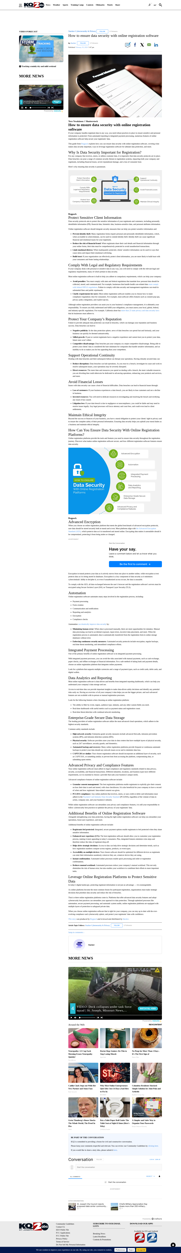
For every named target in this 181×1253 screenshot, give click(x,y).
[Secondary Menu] (22, 5)
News (48, 5)
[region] (115, 1189)
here (115, 1150)
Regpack (84, 144)
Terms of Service (62, 1242)
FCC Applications (63, 1233)
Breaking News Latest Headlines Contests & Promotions (102, 1237)
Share (117, 5)
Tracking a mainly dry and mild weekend (39, 66)
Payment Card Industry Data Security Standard (101, 797)
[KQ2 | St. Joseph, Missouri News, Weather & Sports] (34, 5)
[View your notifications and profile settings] (159, 1176)
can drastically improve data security (92, 624)
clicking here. (153, 1146)
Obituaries (100, 5)
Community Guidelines (65, 1224)
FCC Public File (62, 1236)
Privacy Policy (61, 1239)
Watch (110, 5)
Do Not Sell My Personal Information (70, 1245)
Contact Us (60, 1227)
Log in (152, 1159)
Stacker (73, 43)
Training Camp (77, 5)
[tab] (75, 1176)
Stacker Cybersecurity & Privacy (97, 925)
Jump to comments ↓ (76, 932)
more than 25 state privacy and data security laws (140, 310)
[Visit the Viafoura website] (156, 1219)
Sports (65, 5)
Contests (89, 5)
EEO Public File (62, 1230)
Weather (56, 5)
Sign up (157, 1159)
